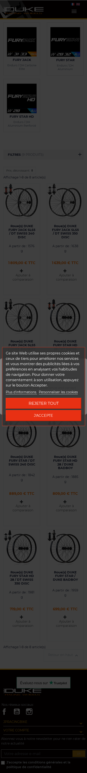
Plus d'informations (21, 392)
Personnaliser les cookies (58, 392)
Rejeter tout (44, 403)
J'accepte (43, 415)
